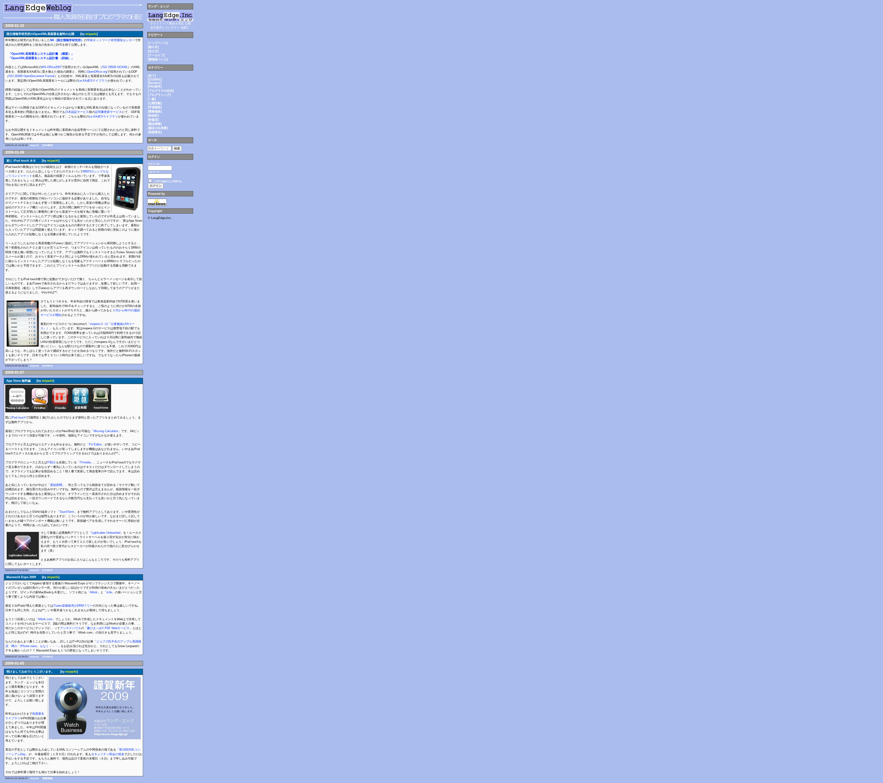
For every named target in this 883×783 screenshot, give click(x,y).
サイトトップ (159, 23)
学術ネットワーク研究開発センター (111, 40)
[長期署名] (155, 132)
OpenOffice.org (97, 71)
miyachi (91, 34)
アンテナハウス (70, 628)
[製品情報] (155, 124)
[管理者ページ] (158, 59)
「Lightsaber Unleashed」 (106, 532)
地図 (184, 27)
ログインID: (154, 164)
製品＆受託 (176, 23)
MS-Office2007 (52, 67)
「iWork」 (93, 592)
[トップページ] (158, 43)
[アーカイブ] (156, 55)
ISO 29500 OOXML (115, 67)
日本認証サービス (77, 112)
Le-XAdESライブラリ (92, 80)
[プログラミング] (159, 95)
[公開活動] (155, 103)
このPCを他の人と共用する (167, 181)
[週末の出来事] (158, 128)
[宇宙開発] (155, 107)
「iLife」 (109, 592)
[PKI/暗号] (47, 145)
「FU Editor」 (95, 444)
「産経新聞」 (56, 485)
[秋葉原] (153, 119)
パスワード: (154, 172)
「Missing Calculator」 (106, 431)
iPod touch (18, 417)
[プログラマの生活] (161, 90)
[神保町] (153, 115)
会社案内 (156, 27)
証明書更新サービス (108, 112)
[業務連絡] (47, 778)
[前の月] (153, 47)
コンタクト (172, 27)
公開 (188, 23)
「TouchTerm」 (66, 511)
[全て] (152, 75)
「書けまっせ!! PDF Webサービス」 (108, 628)
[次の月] (153, 51)
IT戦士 (51, 462)
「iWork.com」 (45, 619)
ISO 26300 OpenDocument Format (31, 76)
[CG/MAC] (47, 365)
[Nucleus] (154, 83)
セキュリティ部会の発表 (107, 754)
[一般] (152, 99)
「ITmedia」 (85, 462)
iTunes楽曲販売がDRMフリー (73, 605)
